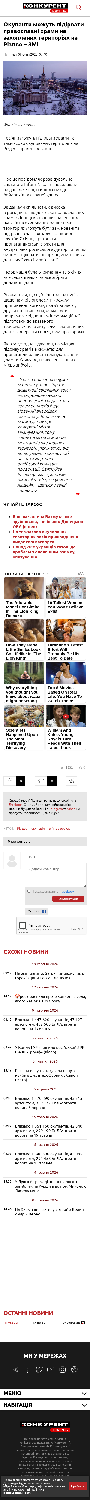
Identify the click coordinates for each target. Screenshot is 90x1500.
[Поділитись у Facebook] (9, 781)
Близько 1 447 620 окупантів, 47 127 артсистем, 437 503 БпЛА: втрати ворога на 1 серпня (48, 1024)
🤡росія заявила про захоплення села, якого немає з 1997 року (50, 998)
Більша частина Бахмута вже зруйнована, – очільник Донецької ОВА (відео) (48, 521)
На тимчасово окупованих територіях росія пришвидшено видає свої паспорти (45, 536)
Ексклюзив (70, 1323)
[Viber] (74, 1372)
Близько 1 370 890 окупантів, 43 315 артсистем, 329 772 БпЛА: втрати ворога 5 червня (48, 1103)
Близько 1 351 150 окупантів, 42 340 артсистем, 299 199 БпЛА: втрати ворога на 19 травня (48, 1130)
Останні (11, 1323)
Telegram (56, 809)
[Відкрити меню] (11, 8)
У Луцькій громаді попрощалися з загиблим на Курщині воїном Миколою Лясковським (51, 1186)
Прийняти (77, 1486)
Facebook (15, 804)
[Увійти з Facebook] (44, 911)
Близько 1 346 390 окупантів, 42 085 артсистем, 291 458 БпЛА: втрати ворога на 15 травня (48, 1158)
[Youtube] (50, 1372)
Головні (39, 1323)
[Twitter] (39, 1372)
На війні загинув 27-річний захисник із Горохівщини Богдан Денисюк (50, 975)
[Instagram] (62, 1372)
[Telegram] (15, 1371)
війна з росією (59, 828)
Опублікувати (68, 899)
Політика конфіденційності (23, 1491)
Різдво (22, 828)
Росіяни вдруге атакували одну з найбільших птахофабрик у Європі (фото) (47, 1075)
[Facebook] (27, 1371)
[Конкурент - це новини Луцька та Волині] (45, 1431)
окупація (38, 828)
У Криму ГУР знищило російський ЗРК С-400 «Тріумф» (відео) (49, 1049)
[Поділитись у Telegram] (71, 781)
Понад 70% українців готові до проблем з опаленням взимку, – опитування (45, 551)
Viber (71, 809)
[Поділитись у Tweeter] (41, 781)
